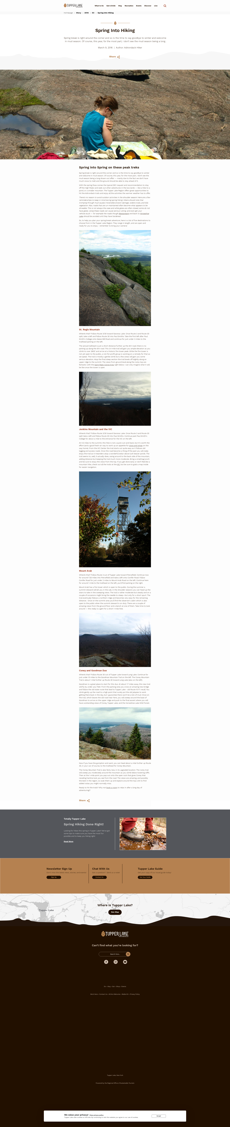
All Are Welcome (114, 994)
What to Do (99, 6)
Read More (68, 841)
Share (112, 56)
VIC (118, 464)
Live (155, 6)
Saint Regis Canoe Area (104, 365)
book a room (111, 788)
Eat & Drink (111, 6)
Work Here (94, 994)
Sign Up (54, 877)
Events (139, 6)
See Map (115, 912)
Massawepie (124, 213)
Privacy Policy (135, 994)
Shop (118, 986)
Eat (113, 986)
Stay (120, 6)
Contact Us (99, 877)
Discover (147, 6)
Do (105, 986)
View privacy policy (96, 1115)
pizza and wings (135, 445)
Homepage (68, 13)
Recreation (129, 6)
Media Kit (125, 994)
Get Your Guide (145, 877)
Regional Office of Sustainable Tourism (120, 1083)
